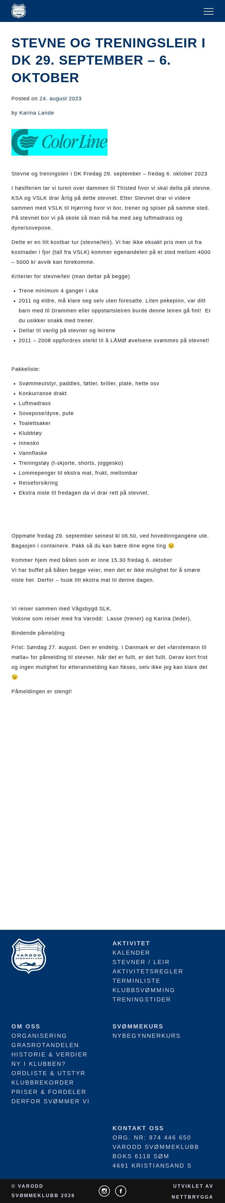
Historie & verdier (49, 1054)
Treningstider (141, 999)
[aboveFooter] (28, 956)
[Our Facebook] (120, 1191)
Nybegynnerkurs (146, 1035)
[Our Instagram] (104, 1191)
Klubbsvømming (143, 990)
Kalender (131, 952)
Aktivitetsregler (147, 971)
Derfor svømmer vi (50, 1101)
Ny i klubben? (38, 1064)
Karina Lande (36, 113)
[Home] (18, 11)
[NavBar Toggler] (209, 11)
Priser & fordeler (48, 1092)
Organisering (39, 1035)
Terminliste (136, 980)
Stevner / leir (141, 962)
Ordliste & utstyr (48, 1073)
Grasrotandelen (45, 1045)
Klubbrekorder (42, 1082)
